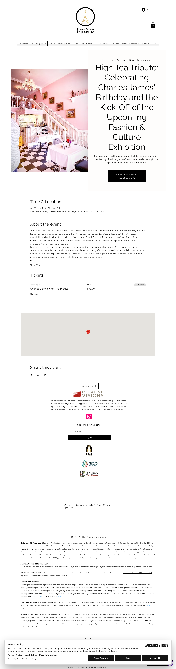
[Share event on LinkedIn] (45, 375)
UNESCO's (149, 543)
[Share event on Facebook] (31, 375)
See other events (127, 178)
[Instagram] (89, 416)
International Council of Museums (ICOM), (138, 573)
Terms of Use (36, 596)
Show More (35, 265)
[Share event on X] (38, 375)
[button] (153, 25)
